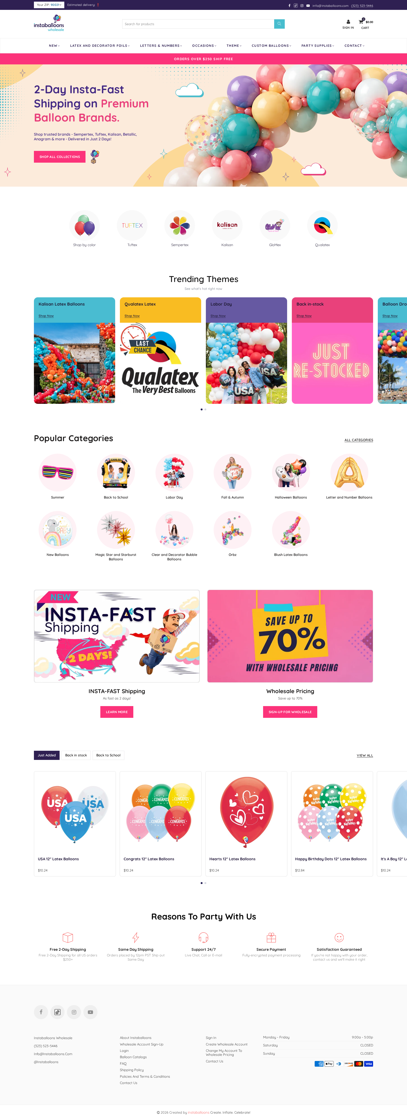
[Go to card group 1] (202, 409)
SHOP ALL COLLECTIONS (60, 157)
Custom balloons (270, 45)
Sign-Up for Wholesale (290, 712)
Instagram (74, 1012)
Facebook (41, 1012)
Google (295, 5)
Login (124, 1050)
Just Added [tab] (47, 755)
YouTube (90, 1012)
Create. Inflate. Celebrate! (219, 1112)
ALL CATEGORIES (359, 440)
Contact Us (128, 1083)
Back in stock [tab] (76, 755)
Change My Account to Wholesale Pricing (224, 1052)
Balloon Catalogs (133, 1057)
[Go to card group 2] (205, 409)
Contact (353, 45)
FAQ (123, 1063)
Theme (233, 45)
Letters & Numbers (160, 45)
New (53, 45)
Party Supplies (316, 45)
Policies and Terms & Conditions (145, 1076)
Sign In (211, 1037)
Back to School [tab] (108, 755)
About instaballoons (135, 1037)
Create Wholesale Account (227, 1044)
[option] (203, 59)
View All (365, 755)
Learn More (117, 712)
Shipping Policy (132, 1070)
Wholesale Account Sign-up (141, 1044)
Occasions (203, 45)
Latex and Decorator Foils (98, 45)
